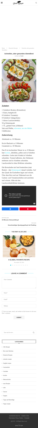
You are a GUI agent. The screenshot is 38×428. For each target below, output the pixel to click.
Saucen (5, 391)
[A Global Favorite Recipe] (19, 246)
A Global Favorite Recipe (19, 260)
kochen (7, 153)
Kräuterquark (16, 170)
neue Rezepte (6, 383)
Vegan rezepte (6, 404)
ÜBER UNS (25, 416)
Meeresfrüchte (7, 379)
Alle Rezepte (6, 347)
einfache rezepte (7, 359)
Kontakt (27, 418)
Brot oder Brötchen (8, 351)
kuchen (5, 375)
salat (4, 387)
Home (3, 48)
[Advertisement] (19, 26)
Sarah (21, 56)
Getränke (5, 371)
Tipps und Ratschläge (8, 400)
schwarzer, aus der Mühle (23, 128)
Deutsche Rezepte (13, 48)
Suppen (5, 395)
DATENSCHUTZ (14, 416)
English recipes (7, 363)
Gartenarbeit (6, 367)
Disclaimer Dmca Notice (16, 418)
